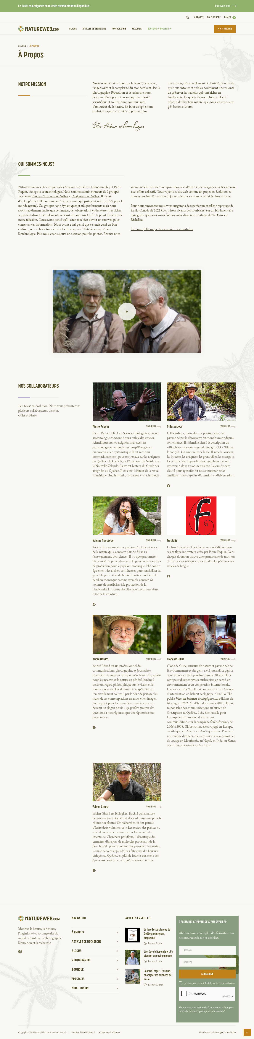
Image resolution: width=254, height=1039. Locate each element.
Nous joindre (214, 17)
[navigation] (38, 29)
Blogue (73, 28)
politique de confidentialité (212, 1011)
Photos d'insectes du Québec (50, 196)
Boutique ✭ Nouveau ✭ (160, 28)
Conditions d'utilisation (109, 1032)
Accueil (22, 46)
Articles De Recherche (94, 28)
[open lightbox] (127, 311)
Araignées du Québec (85, 196)
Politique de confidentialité (83, 1032)
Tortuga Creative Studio (225, 1032)
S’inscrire (227, 29)
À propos (198, 17)
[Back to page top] (247, 1032)
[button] (230, 17)
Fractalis (137, 28)
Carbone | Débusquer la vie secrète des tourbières (162, 229)
